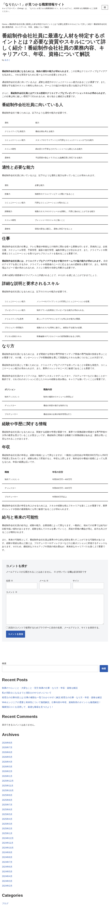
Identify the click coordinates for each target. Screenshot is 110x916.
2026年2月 (7, 771)
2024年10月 (8, 848)
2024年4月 (7, 876)
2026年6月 (7, 752)
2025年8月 (7, 800)
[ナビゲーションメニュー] (105, 7)
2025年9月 (7, 795)
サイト (76, 581)
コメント (11, 592)
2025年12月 (8, 781)
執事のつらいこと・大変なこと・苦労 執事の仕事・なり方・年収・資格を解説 (40, 688)
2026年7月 (7, 747)
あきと (7, 60)
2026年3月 (7, 766)
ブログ (5, 903)
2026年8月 (7, 743)
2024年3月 (7, 881)
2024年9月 (7, 852)
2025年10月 (8, 790)
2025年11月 (7, 786)
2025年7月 (7, 805)
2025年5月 (7, 814)
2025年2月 (7, 828)
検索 (4, 663)
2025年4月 (7, 819)
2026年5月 (7, 757)
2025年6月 (7, 809)
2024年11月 (7, 843)
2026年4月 (7, 762)
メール (43, 581)
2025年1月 (7, 833)
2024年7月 (7, 862)
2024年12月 (8, 838)
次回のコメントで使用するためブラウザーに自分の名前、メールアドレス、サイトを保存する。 (54, 627)
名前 (9, 581)
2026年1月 (7, 776)
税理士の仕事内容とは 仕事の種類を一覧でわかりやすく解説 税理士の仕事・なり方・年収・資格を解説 (52, 697)
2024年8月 (7, 857)
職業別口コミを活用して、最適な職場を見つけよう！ (28, 707)
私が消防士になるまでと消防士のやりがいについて (26, 693)
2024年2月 (7, 886)
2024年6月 (7, 867)
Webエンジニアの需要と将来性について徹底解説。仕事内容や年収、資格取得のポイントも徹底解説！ (51, 702)
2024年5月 (7, 871)
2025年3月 (7, 824)
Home (4, 24)
